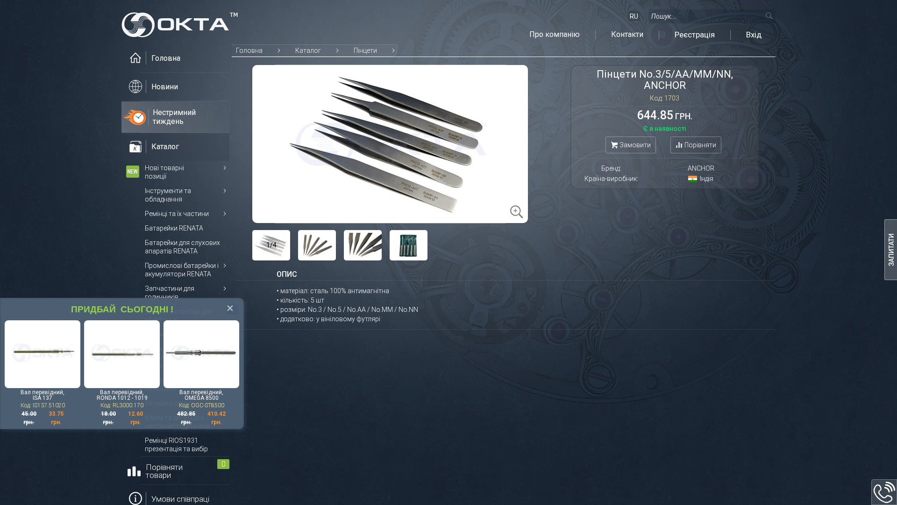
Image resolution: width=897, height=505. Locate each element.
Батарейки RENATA (174, 228)
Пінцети (365, 50)
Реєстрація (695, 34)
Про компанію (554, 34)
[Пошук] (768, 15)
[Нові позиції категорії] (132, 172)
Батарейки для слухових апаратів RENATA (182, 247)
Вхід (754, 34)
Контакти (627, 34)
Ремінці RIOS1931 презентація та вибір (176, 445)
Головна (249, 50)
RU (634, 16)
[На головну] (179, 22)
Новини (164, 86)
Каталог (308, 50)
